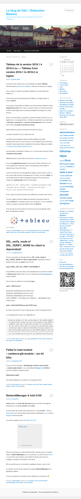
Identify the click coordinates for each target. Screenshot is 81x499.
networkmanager (11, 482)
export (44, 339)
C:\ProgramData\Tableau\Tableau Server (19, 146)
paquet (8, 386)
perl (51, 339)
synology (69, 186)
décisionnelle (33, 230)
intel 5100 (41, 481)
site (68, 183)
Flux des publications (66, 264)
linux (41, 384)
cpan (28, 339)
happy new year (64, 147)
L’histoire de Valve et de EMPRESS (67, 213)
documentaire (64, 138)
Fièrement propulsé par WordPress (48, 492)
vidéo (66, 201)
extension (70, 140)
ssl (7, 340)
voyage (71, 200)
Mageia (8, 415)
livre (62, 163)
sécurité (64, 194)
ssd (71, 183)
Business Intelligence (25, 86)
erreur (39, 230)
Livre (61, 87)
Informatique (16, 230)
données (71, 138)
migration (63, 169)
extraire (62, 143)
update (69, 198)
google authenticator (65, 145)
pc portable (63, 180)
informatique (45, 230)
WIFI (50, 454)
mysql (67, 175)
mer (74, 166)
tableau (23, 232)
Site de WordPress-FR (66, 268)
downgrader (34, 339)
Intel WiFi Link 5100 (29, 420)
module (50, 384)
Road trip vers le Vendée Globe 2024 (67, 226)
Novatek (62, 211)
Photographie (64, 93)
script (19, 232)
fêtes (68, 143)
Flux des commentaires (67, 266)
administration (67, 132)
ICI (12, 93)
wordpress (65, 203)
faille (65, 143)
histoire (72, 147)
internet (62, 161)
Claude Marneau (65, 230)
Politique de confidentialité (31, 51)
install (48, 339)
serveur (63, 183)
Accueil (9, 51)
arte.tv (61, 135)
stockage (62, 187)
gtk (38, 384)
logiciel (8, 232)
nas (70, 175)
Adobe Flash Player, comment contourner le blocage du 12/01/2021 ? (67, 234)
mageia (45, 384)
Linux (46, 413)
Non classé (16, 339)
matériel (69, 166)
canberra (29, 384)
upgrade (28, 232)
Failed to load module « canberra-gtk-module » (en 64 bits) (25, 353)
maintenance (63, 166)
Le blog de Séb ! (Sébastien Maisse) (25, 12)
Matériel (62, 89)
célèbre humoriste (41, 158)
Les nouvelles (64, 85)
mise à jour (14, 232)
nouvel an (63, 178)
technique (63, 198)
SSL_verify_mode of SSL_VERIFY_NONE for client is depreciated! (25, 245)
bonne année (69, 135)
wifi (17, 482)
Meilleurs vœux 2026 (66, 100)
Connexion (63, 262)
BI (28, 230)
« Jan (62, 75)
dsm (61, 140)
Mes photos (17, 51)
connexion (31, 481)
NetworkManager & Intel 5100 (23, 395)
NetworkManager (11, 413)
